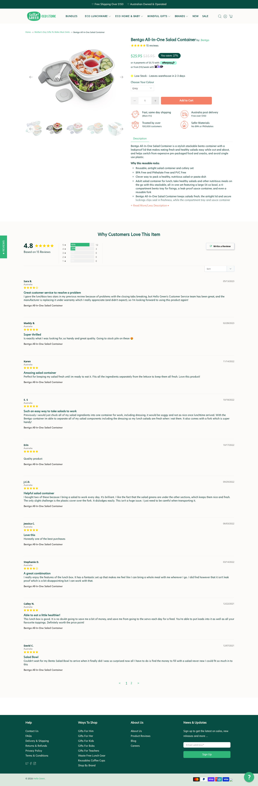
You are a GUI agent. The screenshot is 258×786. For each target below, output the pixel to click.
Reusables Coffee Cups (91, 760)
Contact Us (31, 731)
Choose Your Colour (142, 82)
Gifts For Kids (86, 741)
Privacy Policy (33, 751)
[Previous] (31, 77)
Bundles (71, 16)
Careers (135, 746)
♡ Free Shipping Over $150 (108, 4)
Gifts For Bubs (86, 746)
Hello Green (39, 778)
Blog (133, 741)
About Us (136, 731)
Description (140, 138)
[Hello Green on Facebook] (30, 764)
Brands (180, 16)
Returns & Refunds (36, 746)
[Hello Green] (41, 16)
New (196, 16)
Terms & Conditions (36, 755)
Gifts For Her (85, 736)
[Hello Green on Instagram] (34, 764)
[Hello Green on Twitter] (26, 764)
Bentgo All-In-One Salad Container (43, 305)
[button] (249, 777)
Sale (205, 16)
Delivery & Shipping (37, 741)
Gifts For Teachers (88, 751)
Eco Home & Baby (127, 16)
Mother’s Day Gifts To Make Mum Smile (52, 32)
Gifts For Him (86, 731)
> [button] (138, 683)
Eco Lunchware (96, 16)
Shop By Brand (86, 765)
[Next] (121, 77)
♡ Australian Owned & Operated (146, 4)
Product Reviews (140, 736)
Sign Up (207, 754)
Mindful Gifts (157, 16)
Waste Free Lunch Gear (91, 755)
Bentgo (205, 40)
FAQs (28, 736)
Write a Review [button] (222, 246)
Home (28, 32)
